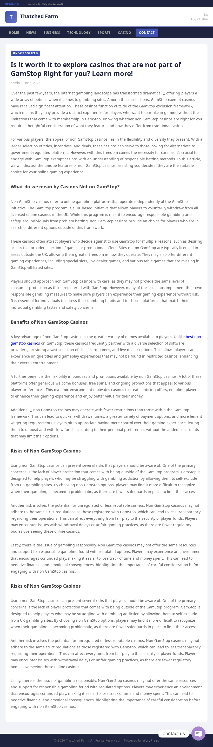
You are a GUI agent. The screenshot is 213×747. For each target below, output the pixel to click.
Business (51, 32)
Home (14, 32)
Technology (78, 32)
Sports (104, 32)
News (31, 32)
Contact (147, 32)
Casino (124, 32)
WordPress (151, 740)
